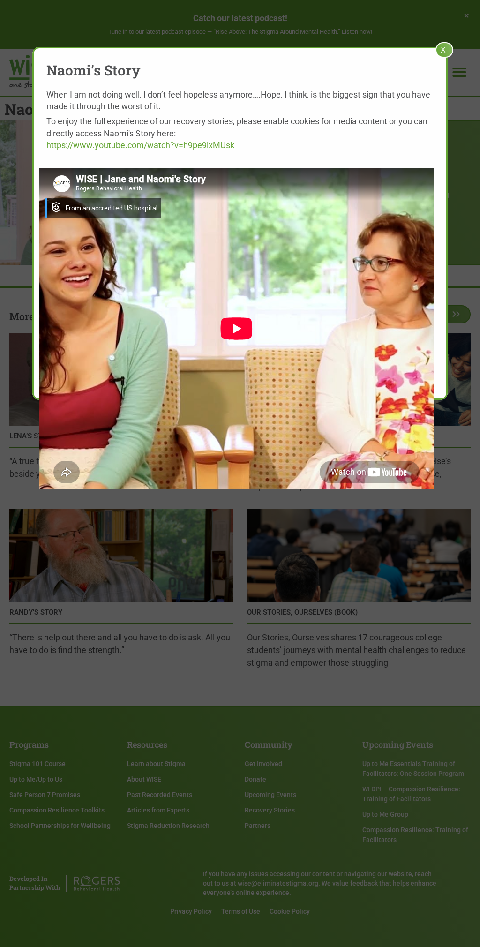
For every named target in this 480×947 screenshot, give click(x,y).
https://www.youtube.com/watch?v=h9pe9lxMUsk (140, 145)
